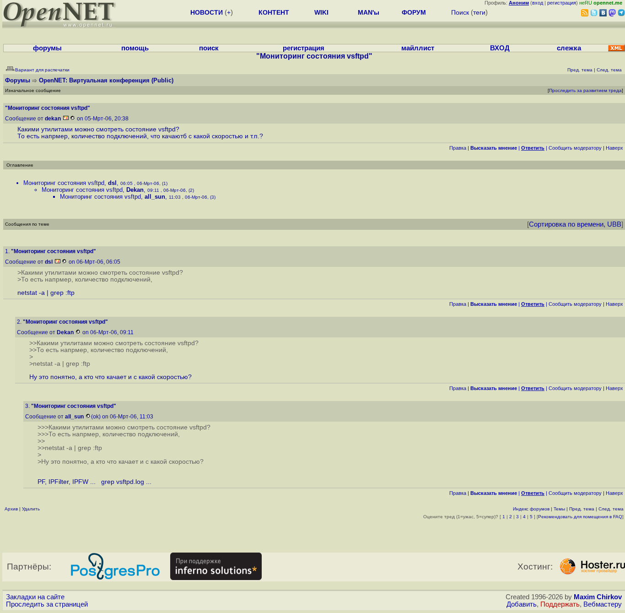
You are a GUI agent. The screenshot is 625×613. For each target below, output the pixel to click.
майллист (417, 48)
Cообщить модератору (575, 148)
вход (537, 2)
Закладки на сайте (35, 597)
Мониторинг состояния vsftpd (63, 182)
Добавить (521, 604)
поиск (209, 48)
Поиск (460, 12)
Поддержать (560, 604)
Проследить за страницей (47, 604)
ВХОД (500, 48)
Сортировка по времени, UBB (575, 224)
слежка (569, 48)
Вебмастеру (602, 604)
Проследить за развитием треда (585, 90)
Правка (457, 148)
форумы (47, 48)
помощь (135, 48)
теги (479, 12)
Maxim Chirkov (598, 597)
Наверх (614, 148)
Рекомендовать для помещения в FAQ (580, 516)
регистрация (561, 2)
